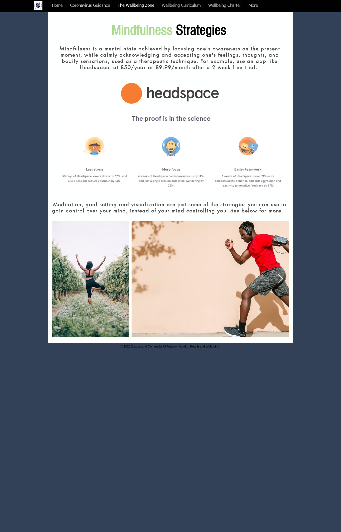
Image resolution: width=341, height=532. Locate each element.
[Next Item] (280, 279)
